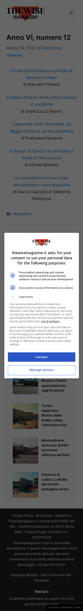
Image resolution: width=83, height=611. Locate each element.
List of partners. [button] (50, 321)
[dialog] (41, 305)
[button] (42, 297)
